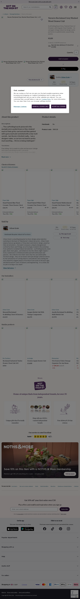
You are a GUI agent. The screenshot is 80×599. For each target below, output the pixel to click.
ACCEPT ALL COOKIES (58, 106)
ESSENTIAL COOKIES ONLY (41, 106)
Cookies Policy (46, 99)
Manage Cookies (20, 106)
